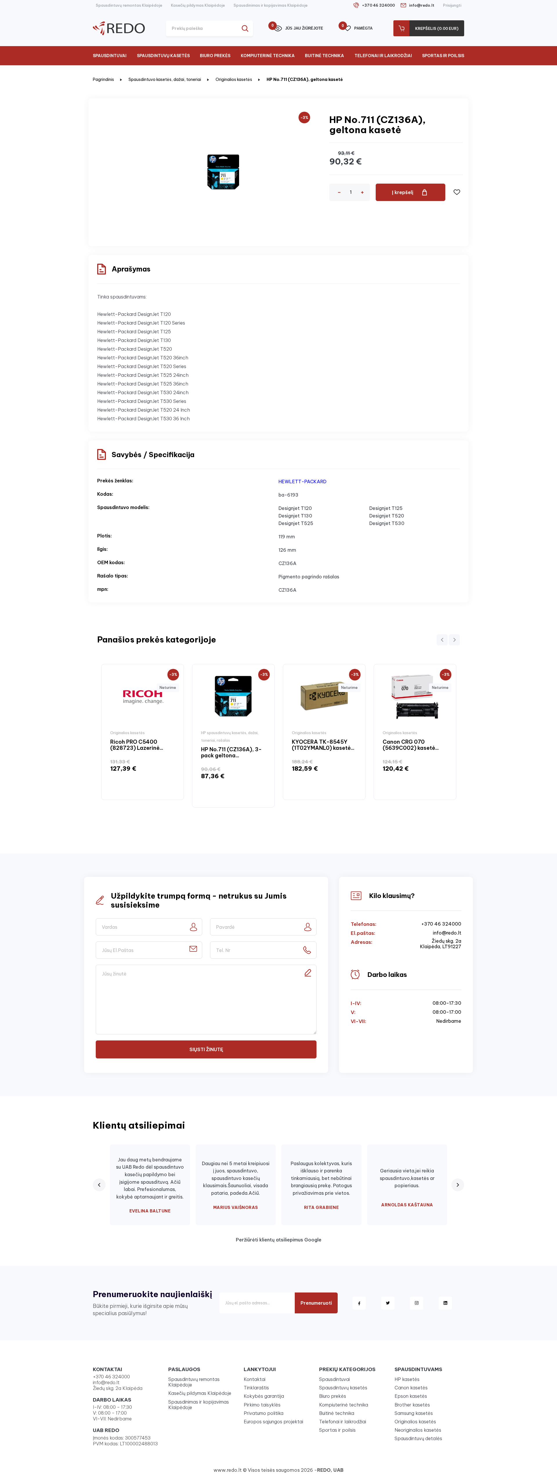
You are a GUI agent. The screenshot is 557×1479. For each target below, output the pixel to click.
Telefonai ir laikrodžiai (383, 55)
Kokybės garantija (264, 1396)
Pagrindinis (103, 79)
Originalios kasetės (234, 79)
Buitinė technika (324, 55)
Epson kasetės (411, 1396)
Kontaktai (254, 1379)
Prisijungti (452, 5)
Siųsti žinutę (206, 1049)
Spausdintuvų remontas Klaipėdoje (129, 5)
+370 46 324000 (378, 5)
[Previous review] (99, 1185)
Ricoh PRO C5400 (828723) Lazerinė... (136, 745)
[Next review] (457, 1185)
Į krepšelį (402, 192)
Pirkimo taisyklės (262, 1405)
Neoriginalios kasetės (418, 1430)
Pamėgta (358, 28)
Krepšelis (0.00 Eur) (436, 28)
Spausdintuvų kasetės (163, 55)
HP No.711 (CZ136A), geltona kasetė (305, 79)
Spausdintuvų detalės (418, 1438)
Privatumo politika (263, 1413)
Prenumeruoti (316, 1303)
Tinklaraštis (256, 1388)
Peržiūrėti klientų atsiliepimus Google (278, 1240)
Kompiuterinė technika (268, 55)
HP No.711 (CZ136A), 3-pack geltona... (231, 752)
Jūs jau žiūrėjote (298, 28)
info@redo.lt (421, 5)
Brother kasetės (412, 1405)
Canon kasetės (411, 1388)
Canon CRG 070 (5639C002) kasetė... (411, 745)
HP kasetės (407, 1379)
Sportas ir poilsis (443, 55)
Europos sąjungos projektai (273, 1421)
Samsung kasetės (414, 1413)
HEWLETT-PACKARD (302, 481)
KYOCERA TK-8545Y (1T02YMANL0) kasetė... (323, 745)
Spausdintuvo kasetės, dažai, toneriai (165, 79)
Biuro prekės (215, 55)
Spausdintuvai (109, 55)
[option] (142, 732)
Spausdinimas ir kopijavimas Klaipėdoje (271, 5)
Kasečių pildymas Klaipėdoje (198, 5)
